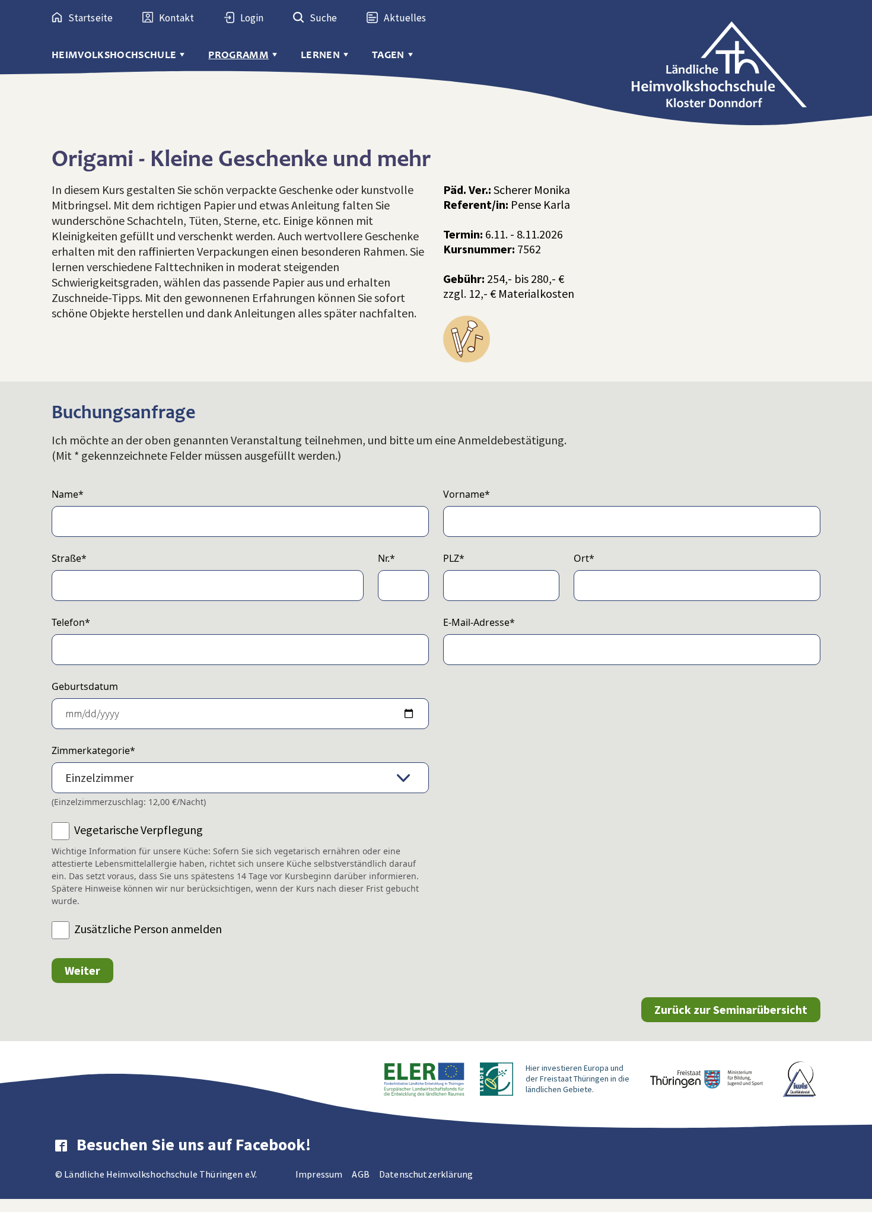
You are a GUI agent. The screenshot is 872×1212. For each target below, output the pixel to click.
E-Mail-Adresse (479, 622)
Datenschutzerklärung (426, 1174)
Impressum (318, 1174)
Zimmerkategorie (93, 750)
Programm (238, 55)
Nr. (386, 558)
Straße (69, 558)
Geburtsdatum (85, 686)
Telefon (71, 622)
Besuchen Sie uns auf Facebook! (194, 1144)
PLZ (453, 558)
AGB (360, 1174)
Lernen (320, 55)
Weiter (82, 970)
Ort (584, 558)
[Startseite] (725, 55)
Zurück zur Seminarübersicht (730, 1009)
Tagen (388, 55)
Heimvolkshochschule (114, 55)
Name (68, 494)
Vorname (466, 494)
